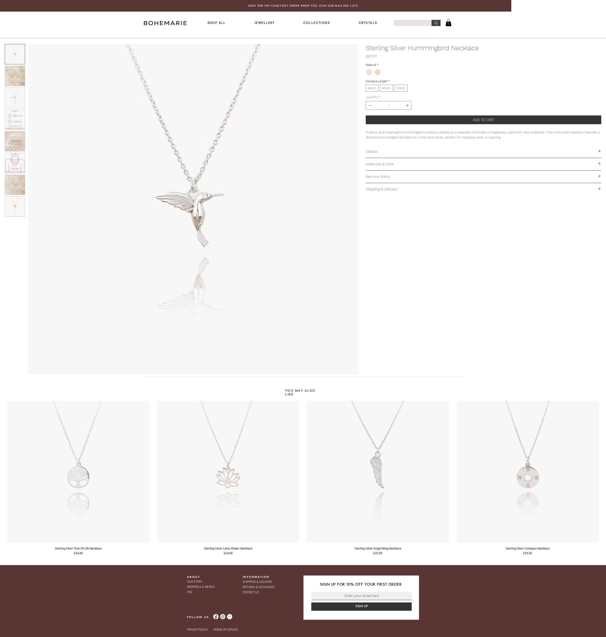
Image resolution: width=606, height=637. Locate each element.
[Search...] (436, 23)
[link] (448, 22)
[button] (264, 23)
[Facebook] (215, 616)
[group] (303, 478)
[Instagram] (222, 616)
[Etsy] (229, 616)
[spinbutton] (388, 105)
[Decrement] (369, 105)
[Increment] (408, 105)
